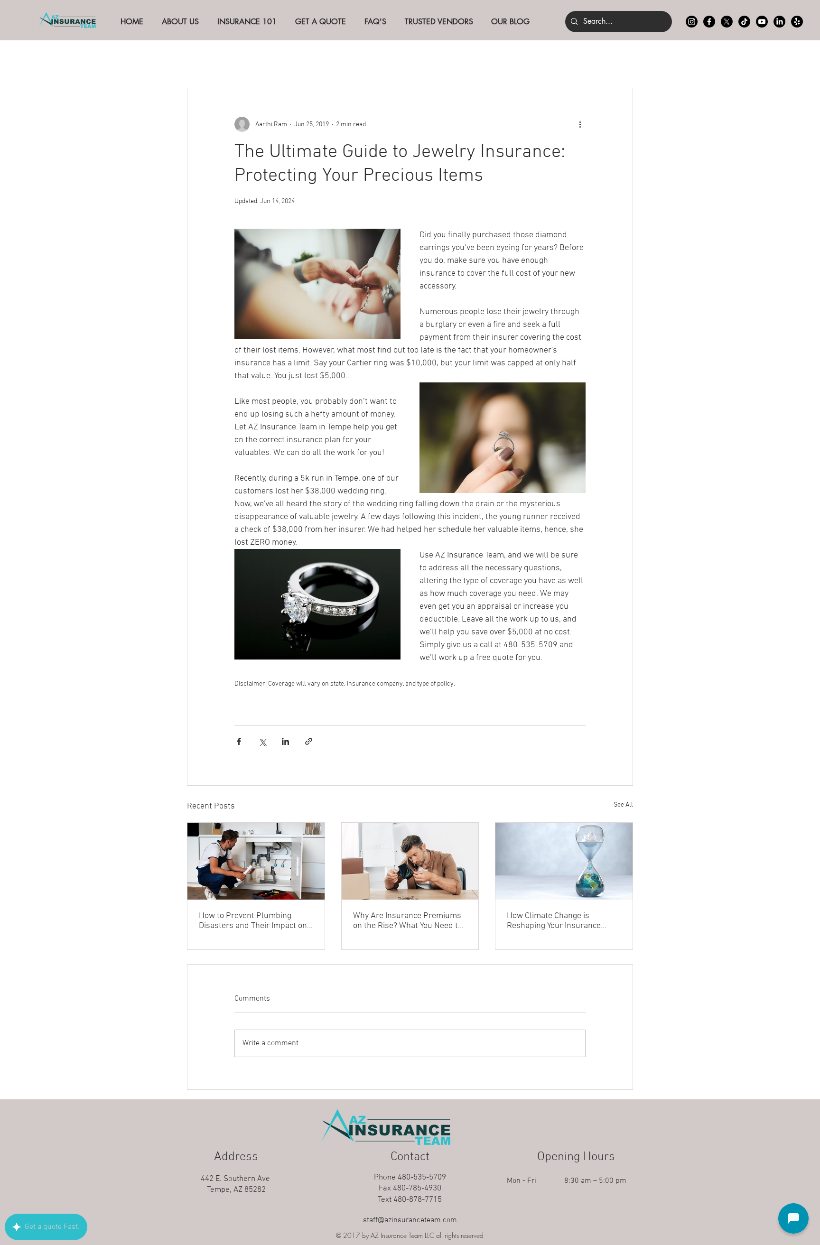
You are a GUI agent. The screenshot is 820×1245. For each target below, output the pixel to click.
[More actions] (580, 124)
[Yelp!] (797, 22)
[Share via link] (308, 741)
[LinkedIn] (779, 22)
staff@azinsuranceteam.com (410, 1220)
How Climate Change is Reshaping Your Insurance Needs (554, 921)
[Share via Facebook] (238, 741)
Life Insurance (386, 59)
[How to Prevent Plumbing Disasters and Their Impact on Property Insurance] (256, 861)
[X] (727, 22)
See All (623, 805)
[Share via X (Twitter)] (262, 741)
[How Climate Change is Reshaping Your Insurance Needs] (564, 861)
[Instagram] (692, 22)
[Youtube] (762, 22)
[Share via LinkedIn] (285, 741)
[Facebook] (709, 22)
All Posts (201, 59)
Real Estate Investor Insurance (482, 59)
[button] (620, 59)
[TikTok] (744, 22)
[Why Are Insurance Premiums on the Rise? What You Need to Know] (410, 861)
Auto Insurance (317, 59)
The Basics (253, 59)
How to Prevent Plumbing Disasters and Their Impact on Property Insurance (253, 921)
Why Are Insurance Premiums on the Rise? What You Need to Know (407, 921)
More (562, 59)
